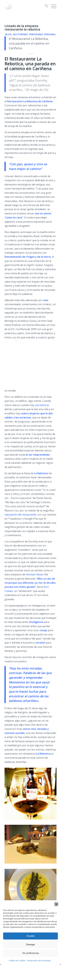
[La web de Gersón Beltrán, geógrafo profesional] (25, 6)
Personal (50, 34)
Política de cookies (17, 960)
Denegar (30, 944)
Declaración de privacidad (39, 960)
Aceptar (31, 936)
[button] (56, 904)
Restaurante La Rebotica (22, 101)
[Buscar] (45, 6)
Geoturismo (20, 34)
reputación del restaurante (20, 514)
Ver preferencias (30, 953)
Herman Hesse (34, 574)
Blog (8, 34)
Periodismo (36, 34)
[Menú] (52, 6)
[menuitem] (45, 6)
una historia (42, 405)
